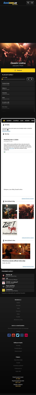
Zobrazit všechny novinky (28, 198)
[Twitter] (17, 335)
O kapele (16, 120)
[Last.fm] (26, 335)
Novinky (9, 120)
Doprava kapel (18, 351)
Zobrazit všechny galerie (28, 237)
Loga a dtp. (18, 371)
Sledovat (19, 70)
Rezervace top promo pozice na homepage (18, 328)
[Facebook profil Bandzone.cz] (9, 335)
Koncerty (18, 305)
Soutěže (18, 317)
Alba (21, 120)
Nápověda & (18, 360)
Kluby (18, 314)
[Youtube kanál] (13, 335)
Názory (27, 120)
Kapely (18, 302)
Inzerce (18, 331)
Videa (18, 308)
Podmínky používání (18, 365)
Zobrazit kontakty (6, 131)
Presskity (18, 345)
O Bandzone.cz (18, 368)
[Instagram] (22, 335)
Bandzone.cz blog (18, 319)
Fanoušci (18, 311)
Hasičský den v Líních (11, 139)
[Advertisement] (18, 24)
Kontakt (18, 362)
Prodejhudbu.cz (18, 348)
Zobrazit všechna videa (28, 266)
